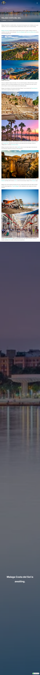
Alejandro (4, 20)
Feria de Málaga (15, 186)
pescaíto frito (5, 143)
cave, (15, 180)
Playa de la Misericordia (31, 32)
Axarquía (33, 180)
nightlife (18, 147)
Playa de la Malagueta (21, 32)
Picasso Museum (34, 88)
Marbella (3, 180)
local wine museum (14, 144)
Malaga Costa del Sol (5, 30)
